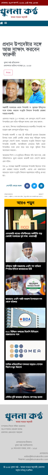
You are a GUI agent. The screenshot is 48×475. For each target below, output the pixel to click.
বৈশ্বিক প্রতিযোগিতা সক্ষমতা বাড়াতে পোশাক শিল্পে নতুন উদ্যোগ (24, 366)
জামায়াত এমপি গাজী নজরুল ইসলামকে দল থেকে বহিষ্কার (24, 300)
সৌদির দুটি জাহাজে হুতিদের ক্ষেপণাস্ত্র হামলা (24, 397)
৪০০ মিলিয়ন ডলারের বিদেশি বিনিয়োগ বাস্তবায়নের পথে (22, 333)
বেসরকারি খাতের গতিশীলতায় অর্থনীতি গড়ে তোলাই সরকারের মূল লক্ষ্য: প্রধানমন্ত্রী (24, 235)
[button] (6, 23)
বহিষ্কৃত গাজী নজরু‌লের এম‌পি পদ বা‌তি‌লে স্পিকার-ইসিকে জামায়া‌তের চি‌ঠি (23, 268)
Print (8, 72)
